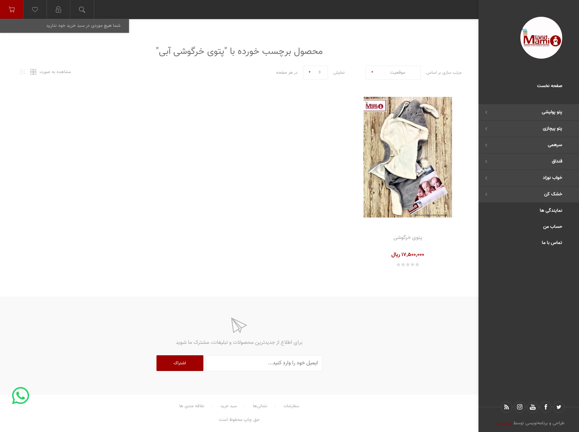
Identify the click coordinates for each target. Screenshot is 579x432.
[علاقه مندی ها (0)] (35, 9)
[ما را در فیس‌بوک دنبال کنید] (546, 407)
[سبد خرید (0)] (11, 9)
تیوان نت (503, 423)
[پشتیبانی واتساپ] (20, 395)
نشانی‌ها (260, 406)
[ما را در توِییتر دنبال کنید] (559, 407)
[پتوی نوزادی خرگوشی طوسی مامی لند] (408, 157)
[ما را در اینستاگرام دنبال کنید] (519, 407)
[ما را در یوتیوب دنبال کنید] (532, 407)
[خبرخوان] (506, 407)
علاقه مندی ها (191, 406)
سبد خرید (228, 406)
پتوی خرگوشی (407, 238)
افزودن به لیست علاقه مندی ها (408, 221)
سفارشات (291, 406)
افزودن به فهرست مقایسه (392, 221)
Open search (82, 9)
